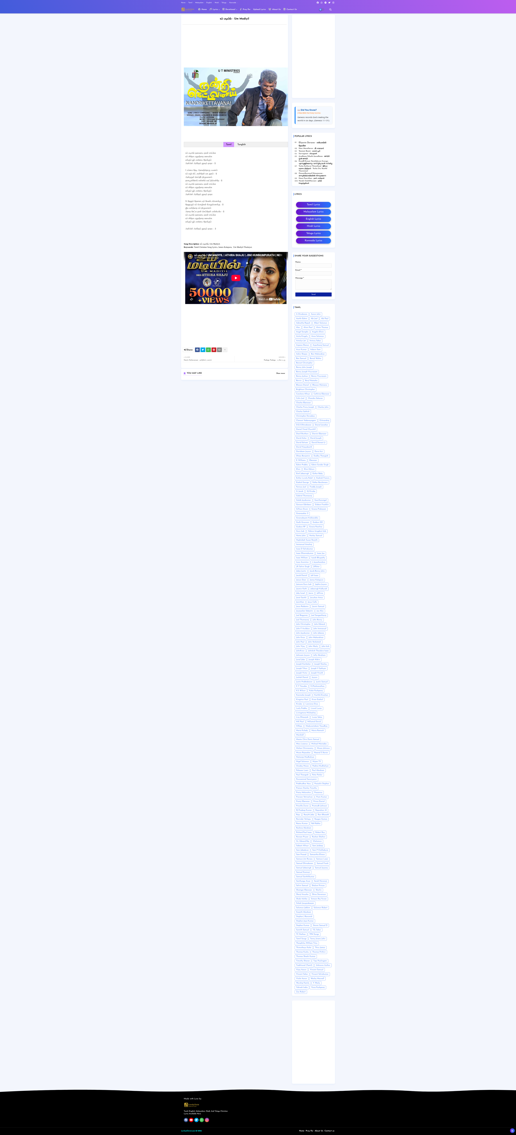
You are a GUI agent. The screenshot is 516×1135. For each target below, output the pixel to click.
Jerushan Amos (316, 598)
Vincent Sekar (302, 974)
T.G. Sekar (317, 930)
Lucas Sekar (317, 717)
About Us (276, 9)
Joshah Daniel (302, 677)
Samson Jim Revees (304, 859)
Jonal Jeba (300, 660)
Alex (298, 327)
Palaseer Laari (302, 770)
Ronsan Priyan (302, 837)
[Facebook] (197, 350)
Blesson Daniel (302, 385)
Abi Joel (314, 319)
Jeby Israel (300, 593)
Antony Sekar (315, 341)
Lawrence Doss (312, 704)
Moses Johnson (323, 748)
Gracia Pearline (315, 527)
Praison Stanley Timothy (306, 788)
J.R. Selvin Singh (303, 567)
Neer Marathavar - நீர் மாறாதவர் (311, 148)
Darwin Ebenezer (319, 434)
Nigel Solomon (302, 762)
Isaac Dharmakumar (304, 553)
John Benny (317, 620)
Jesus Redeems (302, 606)
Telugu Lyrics (313, 233)
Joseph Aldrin (314, 660)
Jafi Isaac (314, 575)
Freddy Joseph (316, 487)
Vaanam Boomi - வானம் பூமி (309, 151)
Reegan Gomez (320, 819)
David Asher (301, 438)
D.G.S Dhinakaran (303, 425)
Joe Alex (320, 611)
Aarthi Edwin (301, 319)
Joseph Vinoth (317, 673)
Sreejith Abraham (303, 912)
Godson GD (318, 522)
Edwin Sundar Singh (320, 465)
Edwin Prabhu (302, 465)
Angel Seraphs (302, 332)
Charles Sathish (302, 412)
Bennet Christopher (304, 363)
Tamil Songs (301, 939)
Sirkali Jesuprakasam (305, 903)
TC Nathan (301, 934)
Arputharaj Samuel (321, 345)
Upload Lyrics (259, 9)
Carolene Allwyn (303, 394)
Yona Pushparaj (318, 987)
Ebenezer (313, 460)
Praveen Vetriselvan (304, 797)
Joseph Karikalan (303, 664)
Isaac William (302, 558)
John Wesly (313, 646)
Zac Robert (301, 992)
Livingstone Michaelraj (306, 713)
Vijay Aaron (301, 970)
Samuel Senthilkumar (305, 877)
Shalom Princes (318, 886)
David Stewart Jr (318, 443)
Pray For (246, 9)
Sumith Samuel (302, 930)
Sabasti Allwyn (302, 846)
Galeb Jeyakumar (303, 500)
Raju (298, 815)
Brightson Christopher (305, 389)
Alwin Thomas (322, 327)
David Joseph (316, 438)
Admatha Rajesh (303, 323)
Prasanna (318, 793)
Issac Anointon (302, 562)
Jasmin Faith (301, 589)
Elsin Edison (309, 469)
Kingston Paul (302, 700)
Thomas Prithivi (319, 952)
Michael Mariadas (319, 744)
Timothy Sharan (303, 961)
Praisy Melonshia (303, 793)
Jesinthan (300, 602)
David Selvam (302, 443)
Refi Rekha (315, 824)
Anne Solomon (317, 336)
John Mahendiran (316, 637)
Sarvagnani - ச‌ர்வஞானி (308, 153)
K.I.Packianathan (318, 686)
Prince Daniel (319, 801)
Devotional (230, 9)
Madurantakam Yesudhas (316, 726)
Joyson (314, 677)
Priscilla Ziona (302, 806)
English (209, 2)
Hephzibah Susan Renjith (307, 540)
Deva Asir (319, 451)
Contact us (329, 1131)
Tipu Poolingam (320, 961)
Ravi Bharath (323, 815)
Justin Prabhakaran (304, 682)
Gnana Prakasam (318, 509)
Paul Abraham (318, 770)
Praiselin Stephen (321, 784)
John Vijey (300, 646)
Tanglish (241, 144)
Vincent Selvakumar (319, 974)
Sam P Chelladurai (320, 850)
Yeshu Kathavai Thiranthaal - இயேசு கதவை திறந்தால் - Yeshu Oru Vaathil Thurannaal (313, 168)
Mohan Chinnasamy (304, 748)
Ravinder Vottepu (303, 819)
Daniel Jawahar (321, 425)
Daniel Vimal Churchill (306, 429)
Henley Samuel (315, 536)
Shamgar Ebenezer (304, 890)
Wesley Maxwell (317, 979)
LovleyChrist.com (188, 1131)
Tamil (190, 2)
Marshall (300, 735)
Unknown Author (323, 965)
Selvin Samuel (302, 886)
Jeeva (311, 593)
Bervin (299, 381)
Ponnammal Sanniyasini (306, 779)
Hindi (217, 2)
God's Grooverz (302, 522)
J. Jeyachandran (318, 562)
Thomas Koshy (302, 952)
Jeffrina (320, 593)
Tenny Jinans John (317, 939)
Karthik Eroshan (321, 695)
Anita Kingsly (302, 336)
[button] (330, 9)
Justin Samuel (322, 682)
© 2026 (199, 1131)
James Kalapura (316, 580)
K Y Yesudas (301, 686)
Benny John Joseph (304, 367)
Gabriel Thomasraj (304, 496)
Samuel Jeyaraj (321, 868)
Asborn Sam (315, 350)
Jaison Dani (301, 580)
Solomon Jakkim (303, 908)
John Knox (300, 637)
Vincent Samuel (316, 970)
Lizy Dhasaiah (302, 717)
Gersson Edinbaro (303, 505)
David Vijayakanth (304, 447)
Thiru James (320, 948)
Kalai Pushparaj (316, 691)
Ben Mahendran (318, 354)
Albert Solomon (320, 323)
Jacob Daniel (301, 575)
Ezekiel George (302, 482)
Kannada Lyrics (313, 240)
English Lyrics (313, 219)
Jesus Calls (312, 602)
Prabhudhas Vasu (303, 784)
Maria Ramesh (317, 731)
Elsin (298, 469)
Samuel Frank (322, 863)
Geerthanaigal (320, 500)
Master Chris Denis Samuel (307, 739)
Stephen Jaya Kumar (305, 921)
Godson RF (301, 527)
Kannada (233, 2)
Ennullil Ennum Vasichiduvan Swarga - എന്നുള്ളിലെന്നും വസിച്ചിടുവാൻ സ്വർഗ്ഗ (315, 162)
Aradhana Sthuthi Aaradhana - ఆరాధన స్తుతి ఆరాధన (314, 157)
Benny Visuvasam (318, 376)
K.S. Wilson (301, 691)
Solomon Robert (320, 908)
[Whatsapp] (208, 350)
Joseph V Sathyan (318, 668)
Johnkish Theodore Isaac (318, 651)
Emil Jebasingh (302, 474)
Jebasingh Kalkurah (318, 589)
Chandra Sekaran (315, 398)
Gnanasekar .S (302, 513)
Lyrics (215, 9)
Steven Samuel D (320, 925)
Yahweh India (302, 987)
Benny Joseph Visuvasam (306, 372)
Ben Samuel (301, 358)
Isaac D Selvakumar (304, 549)
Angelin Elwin (318, 332)
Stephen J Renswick (304, 917)
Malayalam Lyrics (313, 212)
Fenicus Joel (301, 487)
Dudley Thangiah (321, 456)
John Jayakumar (303, 633)
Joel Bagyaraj (302, 615)
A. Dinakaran (301, 314)
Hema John (301, 536)
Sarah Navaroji (320, 881)
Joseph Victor (301, 673)
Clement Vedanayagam (306, 420)
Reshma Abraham (303, 828)
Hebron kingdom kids (317, 531)
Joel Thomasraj (302, 620)
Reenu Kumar (302, 824)
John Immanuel (319, 629)
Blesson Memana (319, 385)
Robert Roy (320, 832)
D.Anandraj (324, 420)
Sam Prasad (301, 855)
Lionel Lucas (316, 708)
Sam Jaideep (317, 846)
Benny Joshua (302, 376)
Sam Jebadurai (302, 850)
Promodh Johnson (319, 806)
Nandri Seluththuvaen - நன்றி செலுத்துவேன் (310, 182)
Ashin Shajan (301, 354)
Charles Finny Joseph (305, 407)
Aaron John (316, 314)
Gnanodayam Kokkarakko (307, 518)
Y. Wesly (316, 983)
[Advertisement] (237, 47)
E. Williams (301, 460)
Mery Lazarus (302, 744)
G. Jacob (299, 491)
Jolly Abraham (319, 655)
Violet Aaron (301, 979)
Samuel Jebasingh (303, 868)
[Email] (219, 350)
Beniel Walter (315, 358)
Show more (280, 373)
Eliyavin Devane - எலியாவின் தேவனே (313, 144)
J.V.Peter (316, 567)
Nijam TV (317, 762)
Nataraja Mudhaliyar (305, 757)
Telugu (224, 2)
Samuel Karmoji (303, 872)
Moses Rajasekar (303, 753)
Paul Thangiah (302, 775)
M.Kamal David (314, 722)
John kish (325, 646)
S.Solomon (317, 841)
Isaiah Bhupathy (318, 558)
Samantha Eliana (317, 855)
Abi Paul (324, 319)
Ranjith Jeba (309, 815)
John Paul (300, 642)
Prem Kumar (321, 797)
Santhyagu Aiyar (303, 881)
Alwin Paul (308, 327)
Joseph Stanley (320, 664)
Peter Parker (317, 775)
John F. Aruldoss (303, 629)
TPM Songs (314, 934)
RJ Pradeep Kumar (304, 810)
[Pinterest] (214, 350)
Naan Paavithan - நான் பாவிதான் (312, 178)
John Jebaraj (318, 633)
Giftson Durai (302, 509)
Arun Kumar (301, 350)
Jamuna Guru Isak (303, 584)
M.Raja (299, 726)
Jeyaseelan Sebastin (304, 611)
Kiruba (299, 704)
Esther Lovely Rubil (304, 478)
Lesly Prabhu (301, 708)
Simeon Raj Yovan (319, 899)
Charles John (323, 407)
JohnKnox (300, 651)
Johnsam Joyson (303, 655)
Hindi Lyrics (313, 226)
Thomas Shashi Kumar (305, 956)
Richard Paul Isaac (304, 832)
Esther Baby (318, 474)
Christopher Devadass (305, 416)
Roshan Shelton (318, 837)
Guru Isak (300, 531)
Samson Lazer (322, 859)
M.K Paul (300, 722)
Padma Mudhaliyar (320, 766)
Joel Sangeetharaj (318, 615)
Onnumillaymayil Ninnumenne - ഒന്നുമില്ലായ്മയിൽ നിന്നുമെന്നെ (312, 174)
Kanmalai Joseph (303, 695)
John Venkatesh (314, 642)
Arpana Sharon (302, 345)
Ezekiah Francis (322, 478)
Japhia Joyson (321, 584)
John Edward (319, 624)
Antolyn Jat (301, 341)
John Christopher (303, 624)
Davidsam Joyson (303, 451)
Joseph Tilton (301, 668)
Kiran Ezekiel (317, 700)
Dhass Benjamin (303, 456)
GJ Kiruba (311, 491)
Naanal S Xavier (321, 753)
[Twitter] (202, 350)
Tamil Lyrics (313, 204)
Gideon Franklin (322, 505)
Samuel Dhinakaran (304, 863)
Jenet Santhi (301, 598)
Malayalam (199, 2)
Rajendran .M (321, 810)
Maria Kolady (302, 731)
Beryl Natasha (311, 381)
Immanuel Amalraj (304, 544)
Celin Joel (300, 398)
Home (183, 2)
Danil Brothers (302, 434)
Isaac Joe (321, 553)
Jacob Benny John (317, 571)
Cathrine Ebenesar (321, 394)
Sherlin (319, 890)
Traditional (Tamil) (304, 965)
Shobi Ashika (301, 899)
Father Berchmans (320, 482)
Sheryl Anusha (302, 894)
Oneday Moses (302, 766)
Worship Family (302, 983)
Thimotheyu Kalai (303, 948)
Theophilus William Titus (306, 943)
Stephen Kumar (302, 925)
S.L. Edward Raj (302, 841)
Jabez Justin (301, 571)
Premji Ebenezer (303, 801)
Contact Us (291, 9)
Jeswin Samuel (318, 606)
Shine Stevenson (319, 894)
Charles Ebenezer (303, 403)
